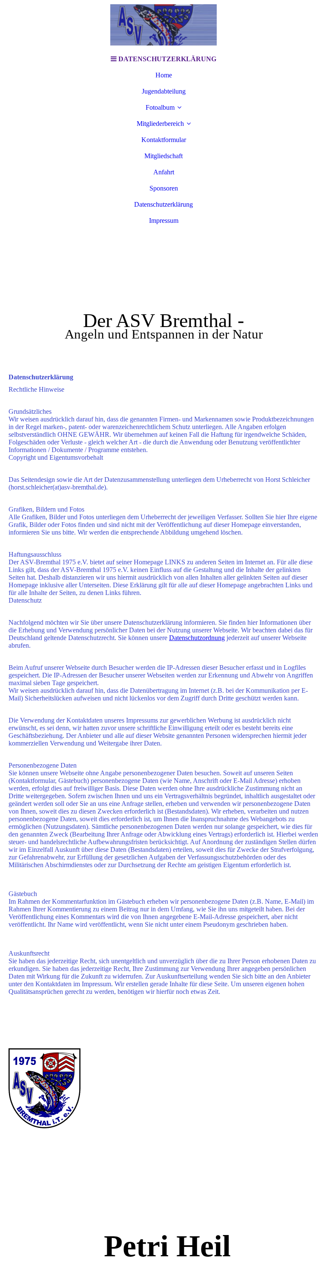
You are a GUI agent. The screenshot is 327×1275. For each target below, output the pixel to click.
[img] (163, 25)
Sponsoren (163, 188)
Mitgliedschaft (163, 155)
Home (163, 75)
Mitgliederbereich (160, 123)
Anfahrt (163, 172)
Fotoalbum (160, 107)
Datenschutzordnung (197, 637)
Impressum (163, 220)
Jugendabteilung (164, 91)
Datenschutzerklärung (163, 204)
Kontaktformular (163, 139)
